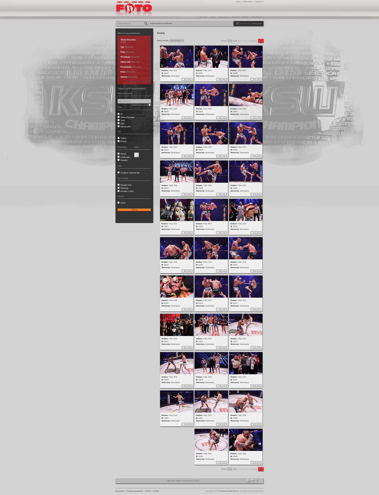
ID (121, 114)
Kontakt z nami (127, 191)
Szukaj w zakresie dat (130, 173)
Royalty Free (126, 185)
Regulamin (119, 491)
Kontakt (203, 17)
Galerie (235, 17)
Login (238, 2)
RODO (148, 491)
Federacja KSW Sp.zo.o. (229, 491)
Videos (123, 138)
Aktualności (256, 17)
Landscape (125, 157)
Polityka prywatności (135, 491)
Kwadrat (124, 160)
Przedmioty (245, 23)
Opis (123, 123)
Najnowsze (224, 17)
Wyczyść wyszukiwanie (139, 82)
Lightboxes (259, 2)
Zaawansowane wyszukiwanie (161, 23)
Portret (123, 154)
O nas (213, 17)
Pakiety (245, 17)
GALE (123, 203)
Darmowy (125, 188)
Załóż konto (247, 2)
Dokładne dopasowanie (139, 105)
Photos (124, 141)
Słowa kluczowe (127, 117)
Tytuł (123, 120)
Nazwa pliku (126, 126)
